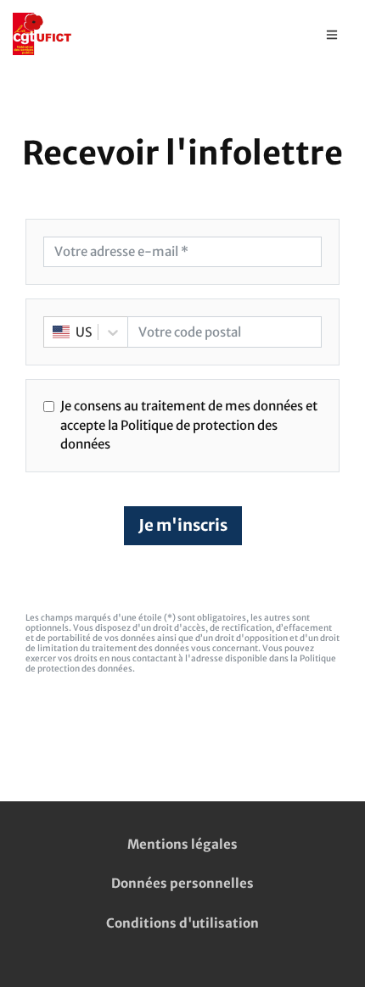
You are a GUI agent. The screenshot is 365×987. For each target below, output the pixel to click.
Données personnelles (182, 883)
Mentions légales (182, 844)
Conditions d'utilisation (182, 923)
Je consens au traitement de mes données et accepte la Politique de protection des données (188, 425)
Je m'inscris (182, 525)
